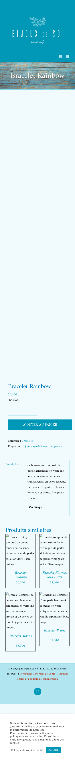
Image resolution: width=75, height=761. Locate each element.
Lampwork (55, 446)
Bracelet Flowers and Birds (54, 575)
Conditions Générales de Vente (37, 673)
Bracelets (27, 440)
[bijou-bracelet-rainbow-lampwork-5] (37, 237)
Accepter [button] (53, 749)
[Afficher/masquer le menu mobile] (68, 56)
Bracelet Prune (54, 630)
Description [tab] (12, 464)
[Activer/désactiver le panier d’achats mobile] (60, 56)
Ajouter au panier (40, 425)
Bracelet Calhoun (20, 575)
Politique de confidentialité (27, 750)
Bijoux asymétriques (34, 446)
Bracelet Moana (20, 636)
